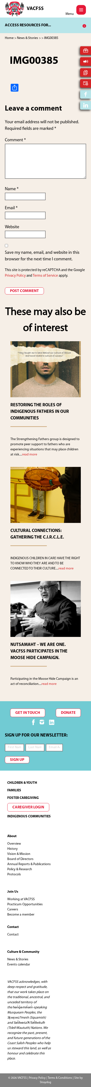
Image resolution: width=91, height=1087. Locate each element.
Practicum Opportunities (25, 904)
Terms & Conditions (60, 1078)
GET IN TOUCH (27, 713)
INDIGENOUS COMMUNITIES (29, 816)
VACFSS (35, 8)
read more (29, 454)
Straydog (45, 1082)
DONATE (68, 713)
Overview (14, 844)
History (12, 849)
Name (11, 189)
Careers (12, 909)
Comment (15, 140)
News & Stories (17, 959)
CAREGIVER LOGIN (28, 807)
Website (12, 227)
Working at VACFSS (21, 899)
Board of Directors (20, 859)
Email (11, 208)
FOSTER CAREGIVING (23, 798)
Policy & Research (19, 869)
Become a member (20, 915)
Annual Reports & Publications (29, 864)
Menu (70, 14)
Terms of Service (45, 276)
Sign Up (17, 760)
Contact (13, 934)
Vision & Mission (18, 854)
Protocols (14, 874)
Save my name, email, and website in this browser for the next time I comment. (42, 256)
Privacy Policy (15, 276)
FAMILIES (14, 790)
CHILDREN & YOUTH (22, 783)
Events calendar (18, 964)
